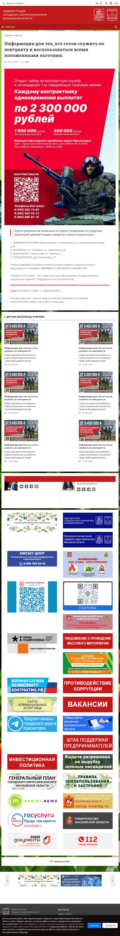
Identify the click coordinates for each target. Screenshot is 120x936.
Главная (8, 35)
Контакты (63, 910)
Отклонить (110, 925)
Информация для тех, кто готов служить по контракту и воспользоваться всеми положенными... (21, 350)
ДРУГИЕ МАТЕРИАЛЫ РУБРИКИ (25, 316)
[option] (38, 880)
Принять (94, 925)
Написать (60, 479)
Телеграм (58, 301)
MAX (47, 301)
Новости (18, 35)
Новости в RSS (62, 861)
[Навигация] (2, 27)
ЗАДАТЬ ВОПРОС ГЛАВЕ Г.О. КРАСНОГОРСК (35, 290)
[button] (7, 880)
